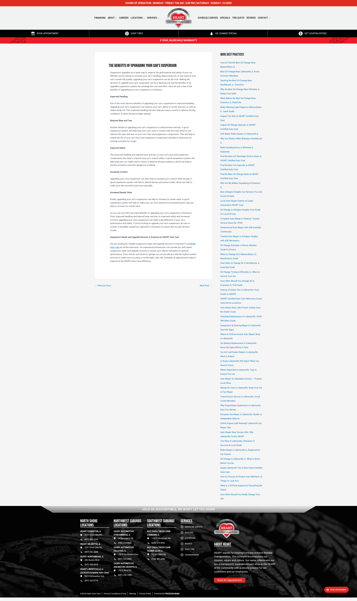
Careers (124, 17)
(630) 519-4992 (158, 543)
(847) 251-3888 (91, 552)
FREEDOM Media (172, 593)
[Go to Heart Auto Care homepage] (245, 530)
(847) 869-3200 (91, 539)
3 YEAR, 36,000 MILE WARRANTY (178, 40)
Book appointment (338, 590)
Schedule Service (208, 17)
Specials (225, 17)
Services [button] (152, 17)
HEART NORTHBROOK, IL (92, 556)
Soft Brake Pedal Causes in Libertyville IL (239, 134)
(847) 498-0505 (91, 564)
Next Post (206, 285)
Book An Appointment (230, 580)
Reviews (251, 17)
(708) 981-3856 (158, 559)
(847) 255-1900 (125, 575)
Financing (100, 17)
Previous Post (103, 285)
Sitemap (132, 593)
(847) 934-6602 (125, 559)
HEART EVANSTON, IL (90, 531)
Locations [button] (137, 17)
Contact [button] (263, 17)
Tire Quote (238, 17)
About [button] (111, 17)
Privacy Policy (145, 593)
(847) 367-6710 (91, 580)
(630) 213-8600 (125, 543)
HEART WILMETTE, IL (90, 544)
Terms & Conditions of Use (114, 593)
